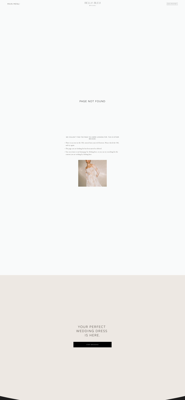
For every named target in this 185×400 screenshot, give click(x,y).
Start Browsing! (92, 344)
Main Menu (13, 4)
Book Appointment (172, 3)
